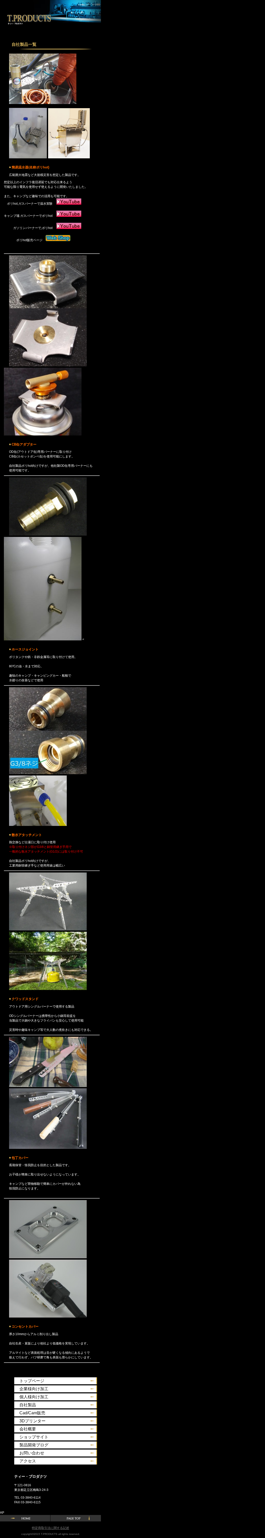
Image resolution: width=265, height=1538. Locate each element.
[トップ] (75, 1518)
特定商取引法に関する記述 (50, 1528)
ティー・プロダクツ (25, 17)
